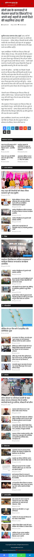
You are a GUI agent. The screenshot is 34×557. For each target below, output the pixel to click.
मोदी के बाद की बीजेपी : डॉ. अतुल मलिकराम (20, 510)
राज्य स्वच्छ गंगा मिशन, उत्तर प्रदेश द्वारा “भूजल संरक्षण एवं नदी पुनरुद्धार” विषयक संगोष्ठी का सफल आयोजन (22, 339)
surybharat (6, 25)
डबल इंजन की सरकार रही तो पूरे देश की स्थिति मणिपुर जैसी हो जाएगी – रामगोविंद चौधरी (8, 147)
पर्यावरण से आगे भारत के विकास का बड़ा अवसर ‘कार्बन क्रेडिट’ (21, 518)
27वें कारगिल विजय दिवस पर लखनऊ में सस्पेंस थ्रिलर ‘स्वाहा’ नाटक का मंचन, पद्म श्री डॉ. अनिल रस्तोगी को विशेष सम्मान (22, 485)
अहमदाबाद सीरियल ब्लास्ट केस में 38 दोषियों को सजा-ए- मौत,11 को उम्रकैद (25, 157)
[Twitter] (8, 128)
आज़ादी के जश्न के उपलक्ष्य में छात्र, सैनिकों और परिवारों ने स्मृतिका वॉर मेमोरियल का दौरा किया (21, 451)
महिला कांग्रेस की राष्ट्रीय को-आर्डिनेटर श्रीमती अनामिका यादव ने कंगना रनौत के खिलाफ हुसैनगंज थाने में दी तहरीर (22, 418)
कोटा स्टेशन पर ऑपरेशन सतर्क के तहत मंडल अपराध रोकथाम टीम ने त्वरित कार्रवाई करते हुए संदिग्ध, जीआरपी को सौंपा (17, 400)
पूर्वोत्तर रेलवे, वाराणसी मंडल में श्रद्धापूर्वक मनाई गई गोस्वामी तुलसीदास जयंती (22, 227)
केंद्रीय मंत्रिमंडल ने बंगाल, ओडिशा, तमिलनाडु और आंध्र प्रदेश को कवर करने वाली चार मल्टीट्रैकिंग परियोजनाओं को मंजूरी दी (21, 202)
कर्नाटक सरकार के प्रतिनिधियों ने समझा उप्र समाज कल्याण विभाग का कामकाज (24, 147)
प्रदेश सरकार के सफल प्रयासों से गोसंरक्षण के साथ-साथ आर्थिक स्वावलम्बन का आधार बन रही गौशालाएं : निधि (20, 501)
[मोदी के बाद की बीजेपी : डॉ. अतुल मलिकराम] (6, 511)
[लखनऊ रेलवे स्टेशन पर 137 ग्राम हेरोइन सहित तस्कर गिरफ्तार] (6, 411)
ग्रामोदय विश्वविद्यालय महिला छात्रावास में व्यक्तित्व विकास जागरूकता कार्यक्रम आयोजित (22, 211)
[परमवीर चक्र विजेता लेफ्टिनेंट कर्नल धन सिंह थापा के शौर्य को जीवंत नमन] (6, 460)
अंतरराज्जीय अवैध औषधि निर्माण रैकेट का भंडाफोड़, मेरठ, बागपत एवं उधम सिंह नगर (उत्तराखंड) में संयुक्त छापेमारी (22, 427)
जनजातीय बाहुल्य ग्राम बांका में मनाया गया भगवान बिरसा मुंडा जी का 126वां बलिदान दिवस (22, 366)
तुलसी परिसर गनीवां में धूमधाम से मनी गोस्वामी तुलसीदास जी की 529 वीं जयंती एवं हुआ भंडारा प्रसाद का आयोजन (22, 296)
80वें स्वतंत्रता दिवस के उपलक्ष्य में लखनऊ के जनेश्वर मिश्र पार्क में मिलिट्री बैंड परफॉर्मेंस (22, 476)
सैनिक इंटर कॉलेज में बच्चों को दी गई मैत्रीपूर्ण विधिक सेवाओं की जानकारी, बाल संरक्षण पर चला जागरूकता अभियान (21, 348)
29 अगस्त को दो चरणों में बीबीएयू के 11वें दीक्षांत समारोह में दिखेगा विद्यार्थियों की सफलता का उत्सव (22, 280)
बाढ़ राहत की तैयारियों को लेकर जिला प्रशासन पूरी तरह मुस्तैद (15, 192)
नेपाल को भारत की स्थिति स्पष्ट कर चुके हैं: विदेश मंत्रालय (8, 157)
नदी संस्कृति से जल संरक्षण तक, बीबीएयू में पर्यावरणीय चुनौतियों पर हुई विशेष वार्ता (22, 288)
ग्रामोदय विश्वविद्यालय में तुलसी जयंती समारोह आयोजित (21, 219)
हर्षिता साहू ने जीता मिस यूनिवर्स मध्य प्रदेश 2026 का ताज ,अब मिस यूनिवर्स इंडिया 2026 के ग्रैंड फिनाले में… (22, 357)
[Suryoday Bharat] (11, 3)
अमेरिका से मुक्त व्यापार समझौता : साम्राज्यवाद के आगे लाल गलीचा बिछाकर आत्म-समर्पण (21, 534)
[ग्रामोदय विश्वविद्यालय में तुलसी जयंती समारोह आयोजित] (6, 220)
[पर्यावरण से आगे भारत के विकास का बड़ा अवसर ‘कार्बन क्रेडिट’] (6, 519)
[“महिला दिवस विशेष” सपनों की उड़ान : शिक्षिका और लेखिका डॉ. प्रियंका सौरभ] (6, 527)
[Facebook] (4, 128)
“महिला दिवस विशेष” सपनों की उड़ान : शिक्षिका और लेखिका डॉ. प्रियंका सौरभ (22, 525)
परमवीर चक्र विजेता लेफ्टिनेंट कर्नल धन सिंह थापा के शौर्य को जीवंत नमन (21, 459)
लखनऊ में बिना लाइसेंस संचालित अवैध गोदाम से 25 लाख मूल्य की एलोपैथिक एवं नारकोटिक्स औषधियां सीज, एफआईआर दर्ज (22, 436)
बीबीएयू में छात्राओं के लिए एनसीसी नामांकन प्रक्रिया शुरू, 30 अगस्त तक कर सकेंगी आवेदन (21, 467)
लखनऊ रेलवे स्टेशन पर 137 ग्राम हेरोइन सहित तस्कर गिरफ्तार (20, 410)
